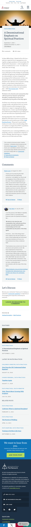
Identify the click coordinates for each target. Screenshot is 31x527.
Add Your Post (15, 455)
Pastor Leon (7, 171)
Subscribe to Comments (12, 155)
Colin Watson (7, 46)
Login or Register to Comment (15, 303)
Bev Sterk (11, 208)
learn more (13, 146)
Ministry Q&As (12, 1)
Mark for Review (10, 157)
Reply (20, 199)
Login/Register (23, 2)
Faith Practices (9, 28)
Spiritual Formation (7, 315)
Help (18, 2)
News (15, 2)
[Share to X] (12, 525)
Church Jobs (18, 1)
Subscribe (8, 2)
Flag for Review (11, 199)
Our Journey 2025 (13, 89)
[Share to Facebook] (4, 525)
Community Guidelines (14, 293)
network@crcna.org (14, 488)
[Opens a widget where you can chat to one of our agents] (23, 524)
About (12, 2)
